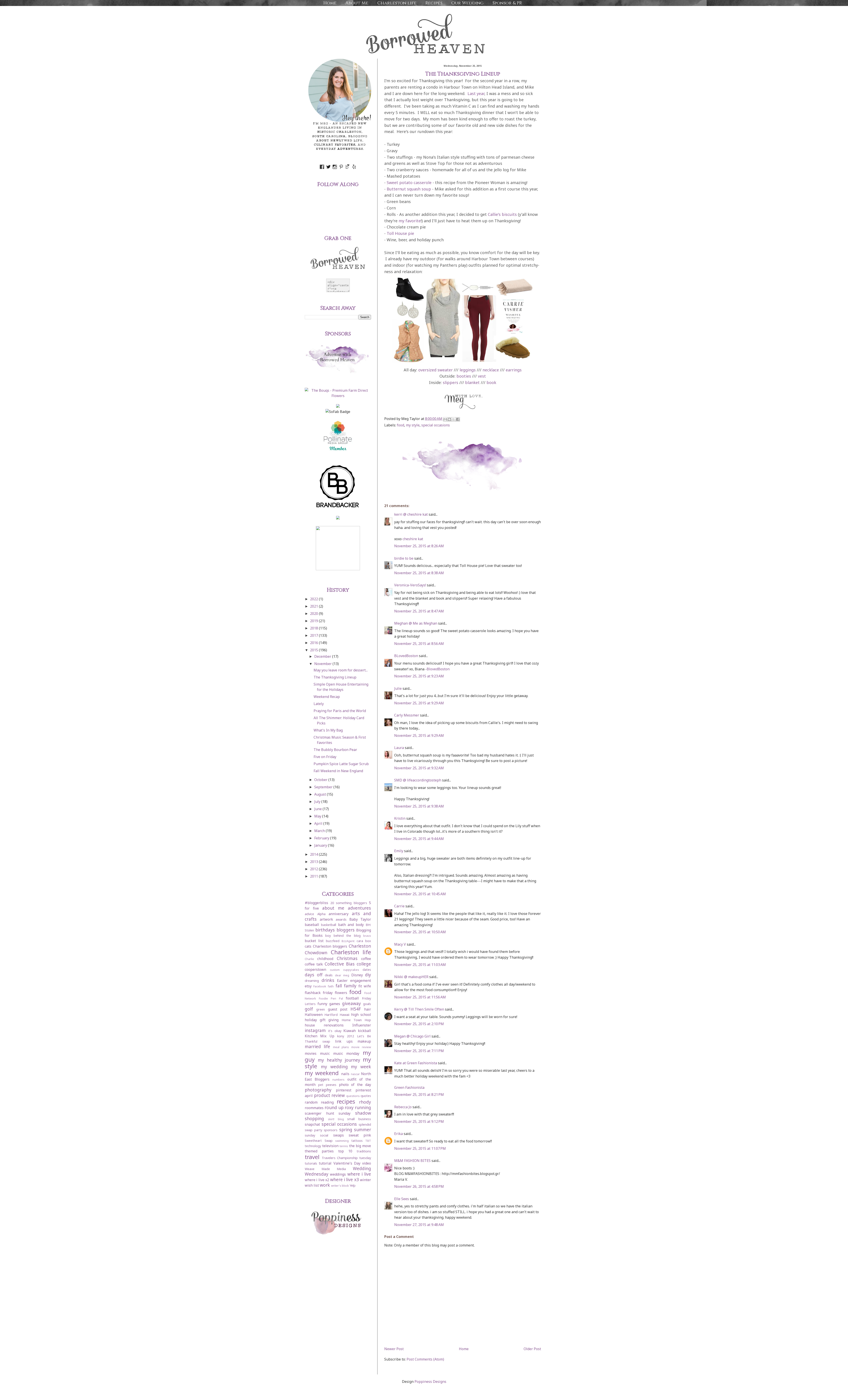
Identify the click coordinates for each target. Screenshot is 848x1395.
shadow (363, 1113)
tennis (344, 1146)
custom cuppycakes (344, 970)
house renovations (324, 1025)
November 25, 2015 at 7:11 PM (419, 1050)
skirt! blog (336, 1119)
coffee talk (314, 964)
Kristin (399, 818)
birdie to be (403, 558)
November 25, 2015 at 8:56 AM (419, 643)
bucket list (314, 940)
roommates (314, 1107)
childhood (325, 958)
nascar (355, 1074)
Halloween (314, 1014)
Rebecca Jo (403, 1106)
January (321, 845)
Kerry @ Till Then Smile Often (419, 1009)
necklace (491, 370)
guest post (338, 1009)
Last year (476, 93)
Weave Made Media (325, 1169)
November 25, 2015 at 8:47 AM (419, 611)
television (330, 1145)
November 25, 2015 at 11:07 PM (420, 1148)
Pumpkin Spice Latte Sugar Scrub (341, 763)
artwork (326, 919)
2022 (314, 599)
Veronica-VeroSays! (410, 585)
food (400, 425)
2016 (314, 642)
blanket (472, 382)
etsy (308, 986)
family (350, 986)
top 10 (345, 1151)
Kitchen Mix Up (319, 1036)
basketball (328, 925)
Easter (342, 980)
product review (329, 1095)
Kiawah (349, 1030)
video (366, 1163)
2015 (314, 650)
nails (345, 1073)
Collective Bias (340, 964)
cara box (364, 941)
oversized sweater (435, 370)
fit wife (364, 986)
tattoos (357, 1140)
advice (309, 914)
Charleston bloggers (330, 946)
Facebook (319, 986)
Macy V (400, 944)
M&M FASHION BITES (412, 1160)
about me (333, 908)
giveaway (351, 1003)
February (322, 838)
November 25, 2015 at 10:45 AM (420, 893)
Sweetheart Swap (319, 1140)
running (363, 1107)
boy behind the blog (343, 935)
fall (338, 986)
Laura (399, 747)
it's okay (334, 1031)
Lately (319, 703)
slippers (450, 382)
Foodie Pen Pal (331, 998)
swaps (338, 1135)
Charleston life (396, 3)
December (323, 656)
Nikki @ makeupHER (411, 976)
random (311, 1102)
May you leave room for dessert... (341, 670)
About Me (356, 3)
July (317, 801)
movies (310, 1053)
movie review (361, 1047)
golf (309, 1009)
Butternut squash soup (409, 189)
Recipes (433, 3)
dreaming (312, 981)
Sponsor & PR (507, 3)
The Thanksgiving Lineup (335, 677)
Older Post (532, 1348)
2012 (314, 869)
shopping (314, 1118)
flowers (341, 992)
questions (353, 1096)
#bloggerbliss (316, 902)
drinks (328, 980)
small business (359, 1119)
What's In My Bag (328, 730)
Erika (398, 1133)
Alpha (321, 914)
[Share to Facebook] (458, 419)
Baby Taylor (360, 919)
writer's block (340, 1186)
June (318, 808)
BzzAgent (348, 941)
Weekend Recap (327, 696)
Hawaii (344, 1015)
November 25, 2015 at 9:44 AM (419, 838)
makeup (364, 1041)
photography (318, 1090)
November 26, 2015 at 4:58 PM (419, 1186)
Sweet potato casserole (409, 182)
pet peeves (327, 1085)
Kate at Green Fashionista (415, 1063)
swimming (342, 1141)
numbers (338, 1079)
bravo (367, 936)
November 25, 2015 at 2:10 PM (419, 1023)
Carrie (399, 906)
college (364, 964)
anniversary (338, 913)
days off (313, 975)
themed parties (319, 1151)
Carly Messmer (406, 715)
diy (368, 975)
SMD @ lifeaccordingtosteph (417, 780)
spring (345, 1130)
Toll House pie (400, 233)
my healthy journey (339, 1060)
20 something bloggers (348, 903)
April (318, 823)
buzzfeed (332, 941)
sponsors (330, 1130)
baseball (312, 924)
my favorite (410, 220)
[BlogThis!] (449, 419)
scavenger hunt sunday (327, 1113)
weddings (338, 1174)
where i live (359, 1174)
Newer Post (394, 1348)
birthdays (325, 930)
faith (331, 986)
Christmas (347, 958)
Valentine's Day (346, 1163)
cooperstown (315, 969)
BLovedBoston (406, 655)
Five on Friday (325, 756)
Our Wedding (467, 3)
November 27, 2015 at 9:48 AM (419, 1224)
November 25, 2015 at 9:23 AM (419, 676)
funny (322, 1003)
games (334, 1003)
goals (367, 1004)
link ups (344, 1041)
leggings (468, 370)
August (320, 794)
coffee (366, 958)
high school (361, 1014)
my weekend (322, 1073)
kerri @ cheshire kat (411, 514)
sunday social (316, 1135)
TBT (368, 1141)
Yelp (353, 1185)
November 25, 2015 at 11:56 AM (420, 997)
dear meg (342, 975)
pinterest (343, 1090)
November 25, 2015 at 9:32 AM (419, 768)
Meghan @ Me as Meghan (415, 623)
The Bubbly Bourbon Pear (335, 749)
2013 (314, 861)
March (320, 830)
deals (329, 975)
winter (365, 1179)
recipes (346, 1101)
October (321, 779)
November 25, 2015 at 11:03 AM (420, 964)
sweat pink (360, 1135)
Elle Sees (401, 1198)
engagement (360, 980)
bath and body (351, 924)
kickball (364, 1030)
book (491, 382)
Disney (357, 975)
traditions (364, 1151)
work (325, 1185)
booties (463, 376)
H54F (355, 1009)
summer (362, 1130)
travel (312, 1157)
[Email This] (445, 419)
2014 (314, 854)
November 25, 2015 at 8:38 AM (419, 572)
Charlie (309, 959)
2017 (314, 635)
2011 (314, 876)
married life (317, 1046)
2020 (314, 613)
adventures (359, 908)
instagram (315, 1030)
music (325, 1053)
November (323, 663)
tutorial (325, 1163)
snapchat (312, 1124)
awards (341, 919)
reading (327, 1102)
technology (313, 1146)
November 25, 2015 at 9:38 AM (419, 806)
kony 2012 (345, 1036)
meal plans (341, 1047)
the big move (360, 1145)
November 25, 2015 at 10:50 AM (420, 931)
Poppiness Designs (430, 1381)
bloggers (346, 930)
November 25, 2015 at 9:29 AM (419, 703)
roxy (349, 1107)
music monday (346, 1053)
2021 (314, 606)
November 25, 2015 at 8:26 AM (419, 546)
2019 (314, 620)
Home (330, 3)
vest (482, 376)
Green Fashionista (409, 1087)
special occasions (435, 425)
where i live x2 (317, 1179)
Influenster (361, 1025)
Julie (398, 688)
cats (308, 946)
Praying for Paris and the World (340, 710)
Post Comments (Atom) (425, 1359)
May (318, 816)
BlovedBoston (438, 669)
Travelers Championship (340, 1158)
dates (367, 969)
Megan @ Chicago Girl (412, 1036)
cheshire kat (413, 538)
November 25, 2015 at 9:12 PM (419, 1121)
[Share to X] (453, 419)
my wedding (334, 1067)
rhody (365, 1102)
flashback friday (319, 992)
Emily (398, 850)
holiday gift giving (322, 1019)
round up (334, 1107)
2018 (314, 628)
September (323, 787)
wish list (312, 1185)
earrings (514, 370)
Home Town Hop (356, 1020)
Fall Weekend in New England (338, 770)
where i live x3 (344, 1179)
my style (413, 425)
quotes (366, 1096)
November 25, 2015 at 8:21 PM (419, 1094)
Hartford (331, 1015)
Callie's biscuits (502, 214)
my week (361, 1067)
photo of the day (355, 1084)
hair (367, 1009)
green (320, 1009)
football (352, 998)
